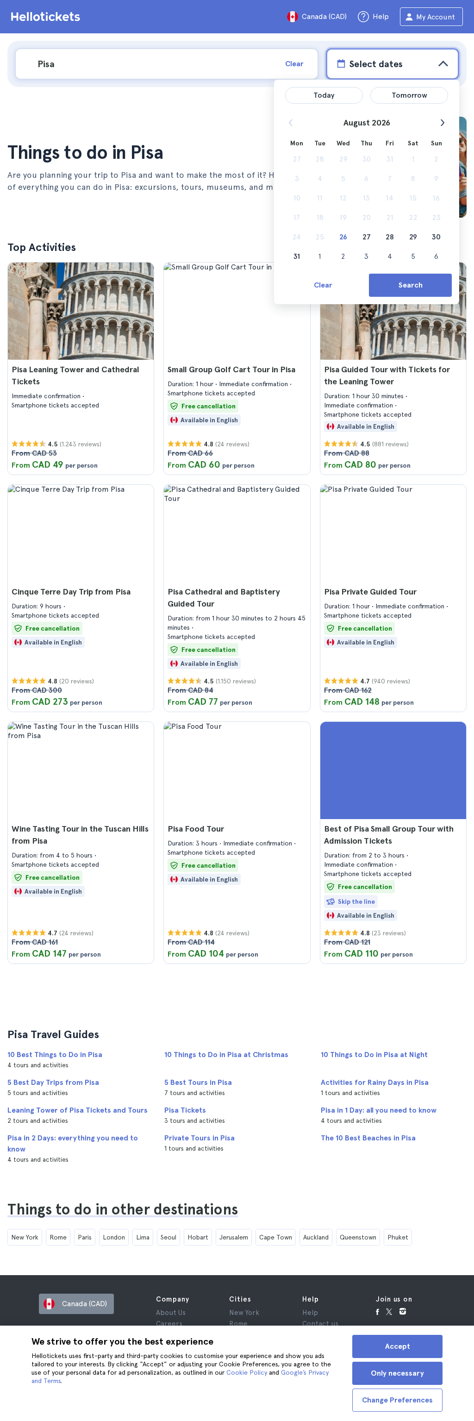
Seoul (168, 1237)
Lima (143, 1237)
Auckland (316, 1237)
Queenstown (358, 1237)
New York (24, 1237)
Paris (85, 1237)
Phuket (397, 1237)
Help (310, 1312)
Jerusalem (233, 1237)
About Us (171, 1312)
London (114, 1237)
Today (324, 95)
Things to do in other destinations (122, 1209)
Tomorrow (409, 95)
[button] (81, 369)
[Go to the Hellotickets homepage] (47, 16)
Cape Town (275, 1237)
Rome (58, 1237)
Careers (169, 1324)
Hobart (197, 1237)
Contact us (320, 1324)
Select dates (376, 63)
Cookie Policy (246, 1372)
